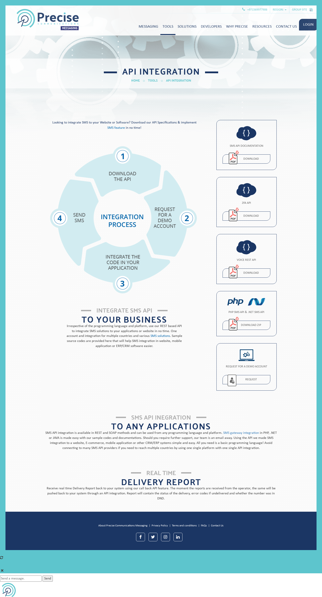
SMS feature (116, 128)
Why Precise (237, 27)
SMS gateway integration (241, 433)
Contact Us (217, 525)
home (135, 80)
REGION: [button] (278, 9)
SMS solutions (160, 336)
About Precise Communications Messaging (122, 525)
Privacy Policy (160, 525)
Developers (211, 27)
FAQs (204, 525)
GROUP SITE (300, 9)
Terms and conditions (184, 525)
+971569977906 (257, 9)
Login (308, 25)
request (251, 379)
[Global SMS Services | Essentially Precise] (42, 20)
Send (47, 578)
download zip (251, 325)
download (251, 159)
